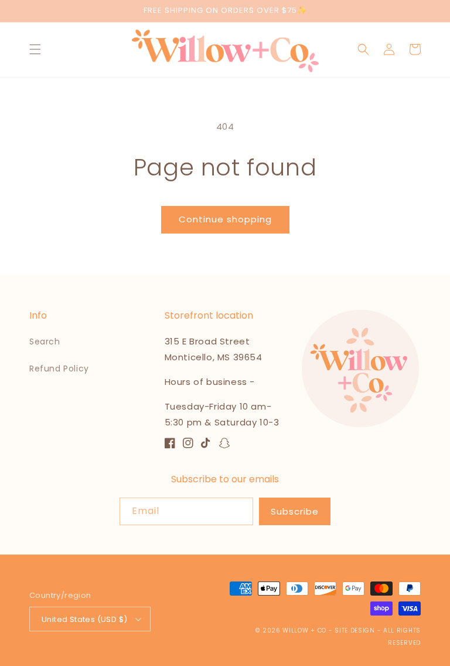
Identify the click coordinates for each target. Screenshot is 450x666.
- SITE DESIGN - (356, 630)
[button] (35, 49)
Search (44, 341)
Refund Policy (59, 368)
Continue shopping (225, 219)
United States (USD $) (84, 619)
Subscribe (295, 511)
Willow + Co (304, 630)
